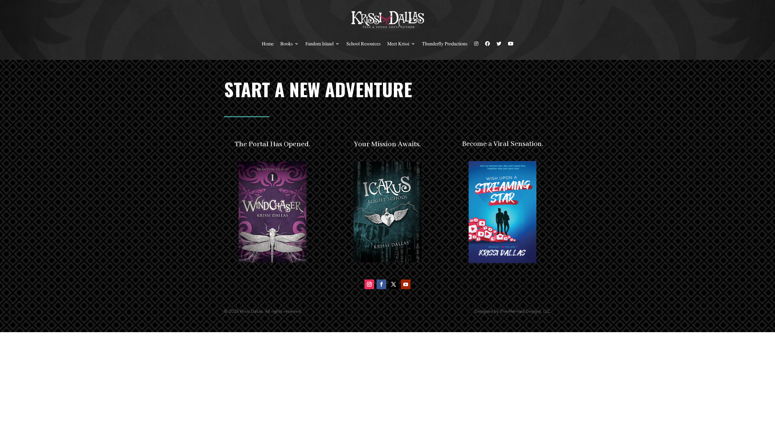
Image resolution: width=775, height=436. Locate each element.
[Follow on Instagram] (369, 284)
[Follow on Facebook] (381, 284)
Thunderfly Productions (444, 43)
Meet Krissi (398, 43)
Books (286, 43)
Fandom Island (319, 43)
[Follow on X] (393, 284)
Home (268, 43)
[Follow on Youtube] (406, 284)
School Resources (363, 43)
